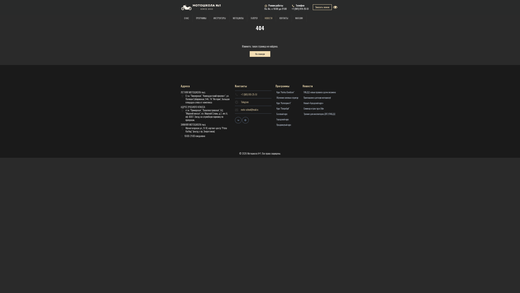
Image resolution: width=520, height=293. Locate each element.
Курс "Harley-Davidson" (285, 92)
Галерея (254, 18)
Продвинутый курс (284, 124)
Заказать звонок (322, 7)
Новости (268, 18)
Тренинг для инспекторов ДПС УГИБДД (319, 114)
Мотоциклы (238, 18)
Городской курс (283, 119)
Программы (201, 18)
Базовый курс (282, 114)
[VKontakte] (238, 120)
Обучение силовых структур (287, 97)
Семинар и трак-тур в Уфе (314, 108)
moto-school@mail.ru (249, 109)
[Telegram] (245, 120)
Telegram (245, 102)
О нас (186, 18)
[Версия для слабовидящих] (336, 7)
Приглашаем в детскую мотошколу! (317, 97)
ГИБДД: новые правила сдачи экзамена (320, 92)
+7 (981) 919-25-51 (300, 8)
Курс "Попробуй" (283, 108)
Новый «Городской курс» (313, 103)
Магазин (299, 18)
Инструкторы (220, 18)
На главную (260, 54)
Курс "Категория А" (284, 103)
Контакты (284, 18)
